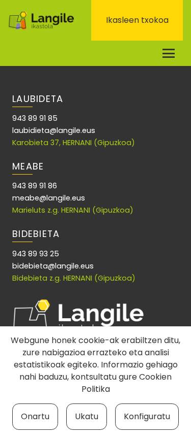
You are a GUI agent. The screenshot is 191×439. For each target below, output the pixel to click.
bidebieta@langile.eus (53, 266)
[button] (168, 53)
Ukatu (86, 416)
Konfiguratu (147, 416)
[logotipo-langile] (41, 20)
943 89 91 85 (35, 118)
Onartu (35, 416)
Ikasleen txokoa (137, 20)
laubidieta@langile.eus (53, 130)
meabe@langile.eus (48, 198)
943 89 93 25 (35, 254)
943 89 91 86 (34, 186)
